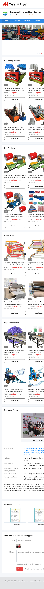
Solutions (37, 21)
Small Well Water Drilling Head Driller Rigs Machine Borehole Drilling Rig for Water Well (13, 391)
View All (6, 496)
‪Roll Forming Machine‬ (31, 448)
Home (6, 21)
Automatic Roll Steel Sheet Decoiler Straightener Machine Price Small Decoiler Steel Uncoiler (15, 177)
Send (19, 569)
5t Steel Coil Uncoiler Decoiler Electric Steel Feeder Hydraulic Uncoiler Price (13, 217)
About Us (27, 21)
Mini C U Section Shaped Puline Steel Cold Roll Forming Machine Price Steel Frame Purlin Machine (14, 129)
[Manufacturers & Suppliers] (15, 4)
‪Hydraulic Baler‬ (29, 451)
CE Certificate (15, 525)
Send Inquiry (15, 99)
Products (17, 21)
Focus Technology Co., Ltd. (25, 581)
